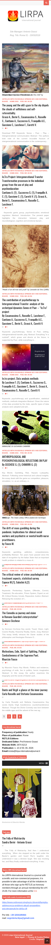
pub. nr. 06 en (26, 101)
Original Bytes (42, 939)
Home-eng (14, 101)
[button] (41, 763)
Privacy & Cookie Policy (38, 937)
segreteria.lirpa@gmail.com (20, 918)
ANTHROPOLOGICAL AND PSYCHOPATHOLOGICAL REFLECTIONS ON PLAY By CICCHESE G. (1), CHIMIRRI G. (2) (24, 460)
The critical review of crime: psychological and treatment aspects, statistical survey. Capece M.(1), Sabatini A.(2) (25, 578)
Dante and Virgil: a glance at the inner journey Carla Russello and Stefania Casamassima (24, 692)
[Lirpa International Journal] (25, 21)
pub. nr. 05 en (16, 609)
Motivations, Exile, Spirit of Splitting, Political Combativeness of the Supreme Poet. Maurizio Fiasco (24, 655)
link (35, 891)
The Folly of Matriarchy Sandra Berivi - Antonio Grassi (17, 840)
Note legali (20, 937)
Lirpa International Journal (20, 935)
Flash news (6, 832)
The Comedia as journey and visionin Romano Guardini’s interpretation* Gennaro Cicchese (20, 617)
